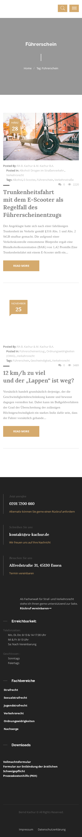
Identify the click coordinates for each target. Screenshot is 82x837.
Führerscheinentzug (32, 351)
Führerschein (45, 180)
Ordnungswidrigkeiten (19, 721)
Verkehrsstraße (64, 180)
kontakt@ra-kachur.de (29, 534)
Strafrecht (10, 690)
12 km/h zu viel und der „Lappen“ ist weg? (38, 376)
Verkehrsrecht (15, 175)
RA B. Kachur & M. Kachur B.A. (35, 166)
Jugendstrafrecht (15, 705)
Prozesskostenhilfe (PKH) (20, 776)
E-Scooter (30, 180)
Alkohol (17, 180)
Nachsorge (11, 729)
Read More (21, 266)
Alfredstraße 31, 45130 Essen (35, 565)
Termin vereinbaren (21, 573)
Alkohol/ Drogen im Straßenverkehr (42, 170)
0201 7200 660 (21, 503)
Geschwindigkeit (40, 360)
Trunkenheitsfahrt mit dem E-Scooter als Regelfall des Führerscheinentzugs (33, 203)
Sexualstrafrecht (15, 698)
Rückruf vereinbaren (34, 608)
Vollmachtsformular (17, 762)
